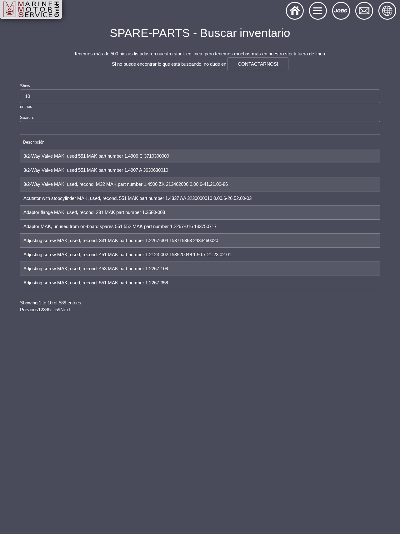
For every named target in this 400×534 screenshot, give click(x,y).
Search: (27, 117)
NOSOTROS (295, 12)
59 (57, 309)
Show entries (26, 96)
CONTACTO (364, 12)
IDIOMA (387, 12)
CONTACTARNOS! (258, 64)
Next (65, 309)
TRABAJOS (341, 12)
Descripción (33, 142)
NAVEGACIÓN (318, 12)
